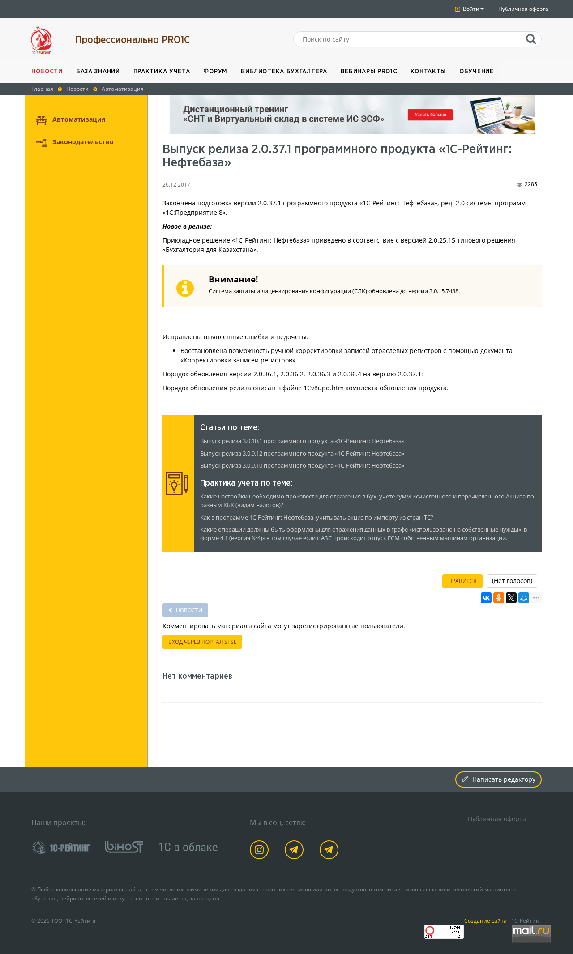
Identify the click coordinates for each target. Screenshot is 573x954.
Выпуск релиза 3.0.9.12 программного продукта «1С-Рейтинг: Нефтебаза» (302, 453)
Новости (47, 71)
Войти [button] (470, 9)
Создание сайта (485, 920)
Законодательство (83, 141)
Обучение (476, 71)
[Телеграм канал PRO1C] (296, 851)
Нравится (462, 581)
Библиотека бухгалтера (284, 71)
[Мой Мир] (523, 597)
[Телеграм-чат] (331, 851)
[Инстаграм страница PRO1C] (261, 851)
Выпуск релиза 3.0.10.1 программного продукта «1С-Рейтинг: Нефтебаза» (302, 441)
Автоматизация (78, 119)
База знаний (98, 71)
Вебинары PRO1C (369, 71)
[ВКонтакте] (486, 597)
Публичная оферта (523, 9)
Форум (215, 71)
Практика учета (161, 71)
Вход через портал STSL (202, 642)
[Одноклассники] (498, 597)
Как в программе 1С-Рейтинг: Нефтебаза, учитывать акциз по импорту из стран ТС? (316, 517)
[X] (511, 597)
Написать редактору (503, 779)
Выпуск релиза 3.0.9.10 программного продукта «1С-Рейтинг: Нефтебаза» (302, 465)
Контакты (428, 71)
